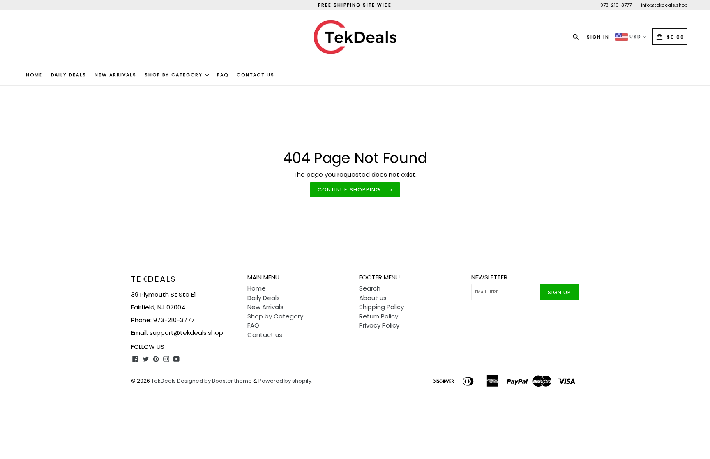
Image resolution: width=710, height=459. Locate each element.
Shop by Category (175, 75)
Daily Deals (68, 75)
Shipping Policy (381, 306)
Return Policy (378, 316)
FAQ (222, 75)
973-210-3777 (616, 5)
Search (369, 288)
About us (373, 297)
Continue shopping (349, 190)
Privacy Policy (379, 325)
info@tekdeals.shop (664, 5)
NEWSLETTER (489, 277)
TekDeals (153, 279)
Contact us (255, 75)
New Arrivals (115, 75)
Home (34, 75)
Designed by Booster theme (214, 381)
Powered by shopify (284, 381)
